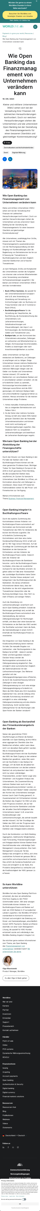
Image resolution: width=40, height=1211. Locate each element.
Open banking (8, 1080)
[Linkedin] (3, 1147)
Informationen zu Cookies (20, 1178)
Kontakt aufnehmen (10, 1030)
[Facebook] (8, 1147)
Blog (4, 1111)
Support (6, 1022)
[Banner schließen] (38, 2)
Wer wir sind (7, 1002)
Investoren (7, 1014)
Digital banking (8, 1088)
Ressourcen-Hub (9, 1107)
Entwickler (7, 1018)
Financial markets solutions (13, 1096)
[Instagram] (18, 1147)
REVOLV (6, 1057)
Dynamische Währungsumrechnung (16, 1053)
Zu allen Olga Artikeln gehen (16, 978)
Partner (6, 1010)
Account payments (10, 1076)
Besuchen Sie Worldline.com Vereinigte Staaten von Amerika (20, 15)
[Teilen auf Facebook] (5, 159)
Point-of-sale (8, 1041)
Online (5, 1045)
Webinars (6, 1119)
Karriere (6, 1006)
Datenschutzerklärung (20, 1170)
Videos (5, 1123)
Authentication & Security (13, 1084)
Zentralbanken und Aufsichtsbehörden (18, 148)
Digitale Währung (18, 152)
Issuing (5, 1068)
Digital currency (9, 1092)
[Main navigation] (35, 27)
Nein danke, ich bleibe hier (20, 20)
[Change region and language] (26, 1136)
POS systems (8, 1049)
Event (6, 152)
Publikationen (8, 1115)
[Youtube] (13, 1147)
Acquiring (6, 1072)
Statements (7, 1128)
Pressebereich (8, 1026)
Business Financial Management (21, 499)
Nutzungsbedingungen (20, 1174)
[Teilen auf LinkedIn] (10, 159)
